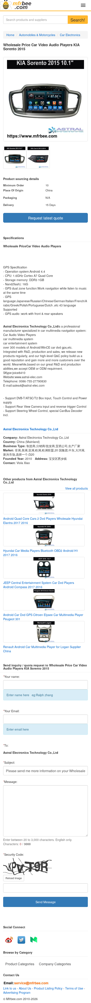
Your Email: (11, 711)
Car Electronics (70, 35)
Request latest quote (45, 218)
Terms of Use (74, 988)
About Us (25, 988)
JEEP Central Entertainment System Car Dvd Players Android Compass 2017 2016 (38, 585)
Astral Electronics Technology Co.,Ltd (30, 429)
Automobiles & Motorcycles (37, 35)
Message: (10, 782)
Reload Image (14, 878)
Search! (77, 20)
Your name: (11, 676)
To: (5, 745)
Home (10, 35)
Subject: (9, 762)
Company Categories (55, 963)
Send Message (46, 902)
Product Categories (19, 963)
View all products (76, 488)
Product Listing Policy (48, 988)
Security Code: (13, 854)
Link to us (9, 988)
